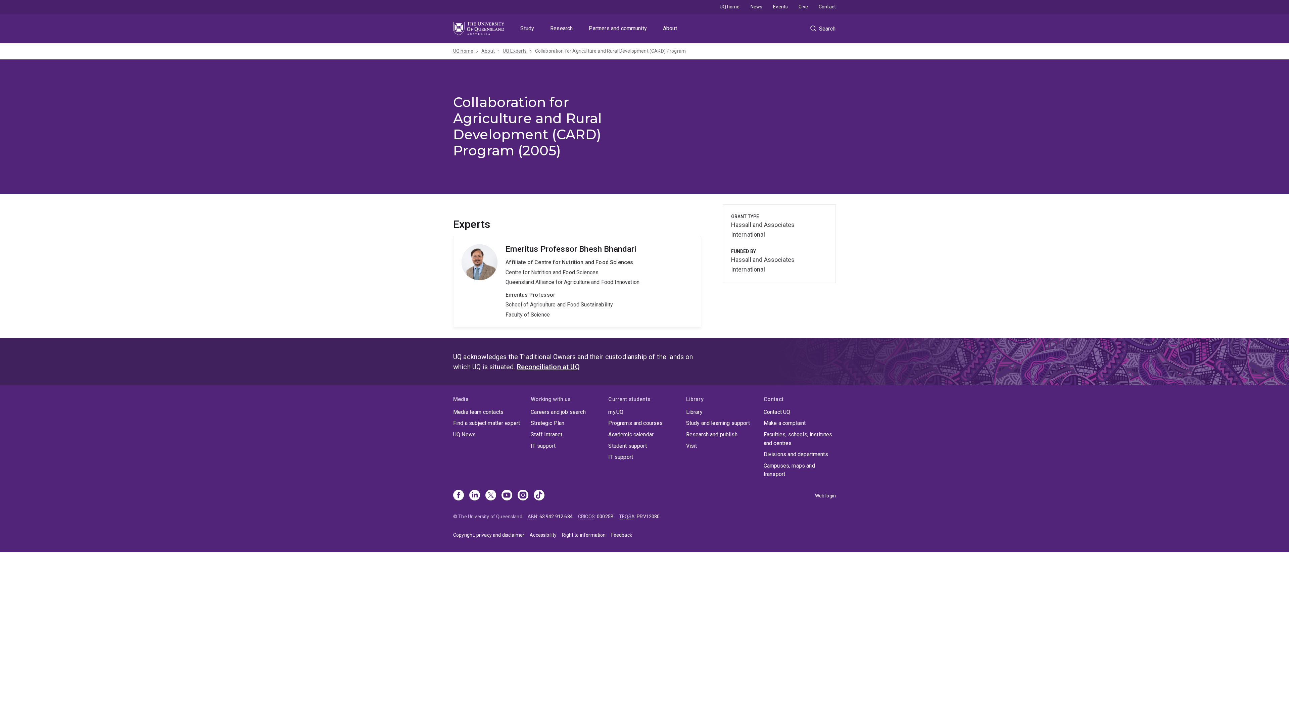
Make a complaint (785, 423)
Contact (827, 6)
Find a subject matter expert (486, 423)
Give (803, 6)
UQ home (730, 6)
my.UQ (615, 412)
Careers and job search (558, 412)
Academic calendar (631, 434)
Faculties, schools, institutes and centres (798, 438)
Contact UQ (777, 412)
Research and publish (711, 434)
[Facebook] (458, 495)
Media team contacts (478, 412)
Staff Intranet (546, 434)
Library (694, 412)
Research (561, 28)
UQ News (464, 434)
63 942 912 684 (556, 516)
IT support (543, 446)
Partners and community (618, 28)
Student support (627, 446)
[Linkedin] (474, 495)
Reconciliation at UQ (548, 367)
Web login (825, 495)
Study (527, 28)
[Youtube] (507, 495)
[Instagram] (523, 495)
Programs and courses (635, 423)
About (670, 28)
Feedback (621, 535)
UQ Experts (515, 51)
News (757, 6)
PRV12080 (648, 516)
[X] (490, 495)
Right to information (584, 535)
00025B (605, 516)
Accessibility (543, 535)
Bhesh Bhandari (577, 281)
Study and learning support (718, 423)
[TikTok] (539, 495)
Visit (691, 446)
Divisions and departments (796, 454)
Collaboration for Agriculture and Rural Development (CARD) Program (610, 51)
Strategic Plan (547, 423)
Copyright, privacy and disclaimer (488, 535)
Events (780, 6)
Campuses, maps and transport (789, 470)
